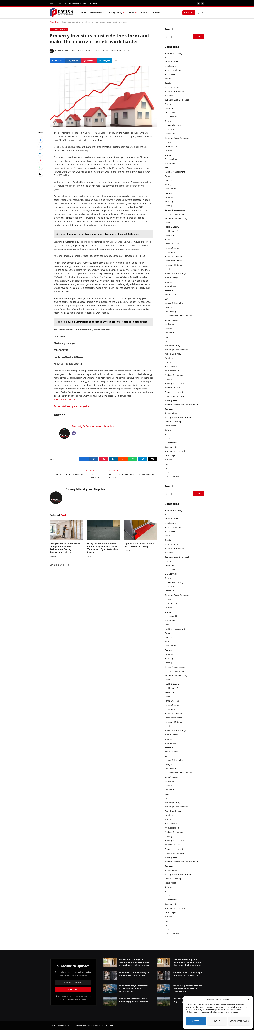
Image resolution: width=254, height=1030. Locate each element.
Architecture (170, 66)
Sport (167, 434)
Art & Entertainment (174, 70)
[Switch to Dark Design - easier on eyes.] (198, 13)
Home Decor (170, 252)
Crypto (168, 142)
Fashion (168, 176)
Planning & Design (173, 345)
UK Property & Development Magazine (98, 1025)
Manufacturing (171, 320)
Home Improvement (173, 256)
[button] (248, 999)
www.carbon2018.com (65, 399)
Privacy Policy (72, 999)
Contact (157, 12)
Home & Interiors (172, 248)
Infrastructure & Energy (175, 273)
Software (169, 430)
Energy (168, 155)
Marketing (169, 324)
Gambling (169, 201)
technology (169, 459)
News (131, 12)
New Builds (96, 12)
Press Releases (171, 366)
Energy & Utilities (172, 159)
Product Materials (172, 370)
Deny (217, 1021)
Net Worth (169, 332)
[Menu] (51, 3)
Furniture (169, 197)
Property (168, 379)
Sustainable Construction (176, 451)
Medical (168, 328)
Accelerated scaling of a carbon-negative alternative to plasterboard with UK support (134, 962)
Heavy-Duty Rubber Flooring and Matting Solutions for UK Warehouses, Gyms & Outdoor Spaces (102, 548)
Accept (195, 1021)
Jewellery (169, 290)
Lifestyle (168, 307)
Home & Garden (172, 243)
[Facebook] (40, 140)
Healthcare (169, 235)
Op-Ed (167, 341)
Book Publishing (172, 87)
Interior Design (171, 277)
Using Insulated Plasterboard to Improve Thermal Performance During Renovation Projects (65, 548)
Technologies (170, 455)
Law (166, 299)
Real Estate (169, 409)
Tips (166, 464)
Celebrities (169, 108)
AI (166, 57)
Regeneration (171, 413)
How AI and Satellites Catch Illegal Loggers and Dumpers (133, 1000)
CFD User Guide (172, 116)
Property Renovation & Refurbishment (181, 404)
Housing (168, 269)
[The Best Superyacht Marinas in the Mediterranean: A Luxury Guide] (110, 988)
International (170, 286)
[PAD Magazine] (61, 13)
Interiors (168, 282)
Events (168, 167)
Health (168, 222)
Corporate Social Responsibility (178, 138)
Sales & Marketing (173, 421)
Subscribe (188, 12)
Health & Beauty (172, 227)
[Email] (40, 173)
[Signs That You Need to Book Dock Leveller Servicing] (140, 530)
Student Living (171, 442)
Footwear (169, 193)
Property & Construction (175, 383)
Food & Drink (170, 188)
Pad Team (93, 3)
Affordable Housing (173, 53)
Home (83, 12)
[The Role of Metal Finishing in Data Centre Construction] (110, 975)
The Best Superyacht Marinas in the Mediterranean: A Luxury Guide (133, 988)
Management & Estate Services (178, 315)
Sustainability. (171, 447)
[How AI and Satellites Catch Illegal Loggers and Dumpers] (110, 1001)
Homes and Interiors (174, 265)
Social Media (170, 426)
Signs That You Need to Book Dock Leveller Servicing (139, 545)
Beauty (168, 83)
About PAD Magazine (77, 3)
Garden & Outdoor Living (176, 218)
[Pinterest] (40, 160)
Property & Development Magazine (71, 51)
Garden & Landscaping (175, 210)
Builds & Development (174, 91)
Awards (168, 78)
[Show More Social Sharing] (115, 60)
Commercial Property (174, 125)
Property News (171, 400)
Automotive (170, 74)
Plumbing (169, 358)
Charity (168, 121)
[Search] (203, 12)
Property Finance (172, 387)
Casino (168, 104)
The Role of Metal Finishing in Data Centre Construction (134, 974)
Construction (170, 129)
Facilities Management (175, 172)
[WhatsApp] (40, 167)
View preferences (239, 1021)
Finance (168, 180)
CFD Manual (170, 112)
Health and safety (172, 231)
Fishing (168, 184)
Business (169, 95)
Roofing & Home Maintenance (178, 417)
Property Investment (174, 392)
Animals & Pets (171, 61)
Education (169, 150)
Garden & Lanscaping (174, 214)
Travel (167, 472)
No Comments (103, 51)
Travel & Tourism (172, 476)
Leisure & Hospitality (174, 303)
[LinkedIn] (40, 153)
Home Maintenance (173, 260)
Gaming (168, 205)
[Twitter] (40, 146)
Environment (170, 163)
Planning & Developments (176, 349)
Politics (168, 362)
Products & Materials (59, 29)
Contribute (61, 3)
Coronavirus (170, 133)
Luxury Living (115, 12)
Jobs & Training (171, 294)
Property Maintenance (174, 396)
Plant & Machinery (173, 354)
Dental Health (171, 146)
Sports (167, 438)
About (143, 12)
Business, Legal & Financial (177, 100)
